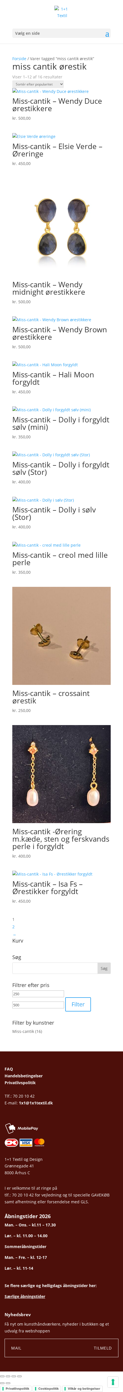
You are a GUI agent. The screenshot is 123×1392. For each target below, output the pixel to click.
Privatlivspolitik (20, 1082)
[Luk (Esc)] (19, 1376)
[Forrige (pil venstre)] (2, 1383)
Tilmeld (103, 1348)
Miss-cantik (23, 1031)
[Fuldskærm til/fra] (8, 1376)
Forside (19, 58)
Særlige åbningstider (25, 1296)
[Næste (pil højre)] (8, 1383)
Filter (78, 1004)
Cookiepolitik (48, 1389)
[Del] (13, 1376)
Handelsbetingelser (24, 1075)
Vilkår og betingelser (84, 1389)
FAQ (9, 1069)
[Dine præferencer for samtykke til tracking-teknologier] (113, 1382)
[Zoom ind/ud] (2, 1376)
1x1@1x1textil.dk (36, 1103)
